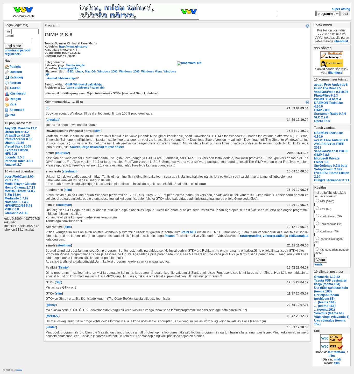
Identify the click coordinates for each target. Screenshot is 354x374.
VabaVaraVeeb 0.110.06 (331, 92)
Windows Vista (151, 71)
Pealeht (15, 67)
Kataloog (16, 77)
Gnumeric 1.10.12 (327, 277)
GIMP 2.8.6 (322, 110)
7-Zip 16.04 (13, 195)
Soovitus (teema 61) (329, 313)
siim (97, 131)
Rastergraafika (68, 68)
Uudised (15, 72)
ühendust (341, 41)
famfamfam (336, 352)
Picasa (170, 236)
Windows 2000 (107, 71)
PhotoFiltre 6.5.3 (326, 95)
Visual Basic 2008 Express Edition (18, 148)
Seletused (16, 110)
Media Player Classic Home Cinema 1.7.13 (20, 185)
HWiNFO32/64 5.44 (18, 206)
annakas (53, 120)
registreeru (13, 54)
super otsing (341, 9)
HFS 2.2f (11, 154)
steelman (69, 171)
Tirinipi (63, 267)
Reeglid (15, 99)
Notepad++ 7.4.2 (17, 202)
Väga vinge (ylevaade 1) (331, 317)
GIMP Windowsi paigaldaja (83, 84)
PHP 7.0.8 (12, 209)
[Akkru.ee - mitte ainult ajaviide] (331, 58)
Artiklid (14, 88)
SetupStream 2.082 (328, 169)
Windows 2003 (129, 71)
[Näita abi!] (307, 25)
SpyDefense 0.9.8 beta (330, 166)
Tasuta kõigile (75, 65)
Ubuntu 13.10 (14, 143)
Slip (58, 282)
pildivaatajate (298, 236)
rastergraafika (250, 236)
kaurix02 (62, 153)
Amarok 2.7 (13, 164)
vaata (318, 264)
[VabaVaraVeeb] (23, 18)
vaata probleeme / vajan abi (85, 87)
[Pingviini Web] (331, 66)
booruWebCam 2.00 (19, 176)
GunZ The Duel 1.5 (327, 88)
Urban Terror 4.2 (17, 132)
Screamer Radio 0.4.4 (330, 114)
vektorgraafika (274, 236)
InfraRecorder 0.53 (18, 139)
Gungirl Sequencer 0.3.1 (331, 180)
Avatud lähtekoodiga (61, 78)
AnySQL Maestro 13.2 (21, 128)
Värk (13, 104)
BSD (70, 71)
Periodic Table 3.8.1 (19, 161)
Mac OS (90, 71)
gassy (51, 305)
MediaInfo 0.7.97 (17, 198)
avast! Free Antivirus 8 (331, 84)
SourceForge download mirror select (97, 147)
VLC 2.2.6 (12, 180)
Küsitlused (17, 93)
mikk (337, 359)
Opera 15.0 (322, 121)
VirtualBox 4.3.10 (17, 135)
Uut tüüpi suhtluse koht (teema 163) (331, 289)
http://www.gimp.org (73, 46)
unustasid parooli (17, 50)
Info (12, 115)
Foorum (15, 83)
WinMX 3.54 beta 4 (327, 99)
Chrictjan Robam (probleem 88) (326, 296)
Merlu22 (53, 316)
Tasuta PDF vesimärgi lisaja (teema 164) (330, 282)
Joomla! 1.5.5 (14, 157)
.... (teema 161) (325, 302)
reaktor (19, 370)
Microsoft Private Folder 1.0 (326, 160)
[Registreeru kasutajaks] (138, 18)
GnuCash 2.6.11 (16, 213)
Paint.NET (189, 232)
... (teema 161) (324, 309)
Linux (79, 71)
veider (51, 327)
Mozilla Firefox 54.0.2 (20, 191)
